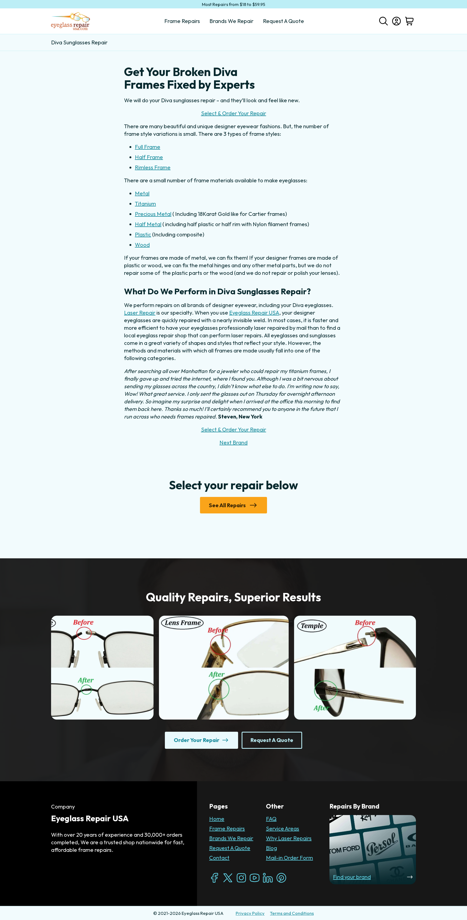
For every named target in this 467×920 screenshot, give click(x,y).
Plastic (143, 234)
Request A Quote (229, 848)
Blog (271, 848)
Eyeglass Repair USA (254, 312)
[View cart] (409, 21)
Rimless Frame (153, 167)
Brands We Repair (231, 838)
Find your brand (352, 876)
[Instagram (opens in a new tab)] (241, 877)
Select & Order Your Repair (233, 113)
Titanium (145, 203)
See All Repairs (227, 505)
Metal (142, 193)
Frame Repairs (227, 828)
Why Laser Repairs (289, 838)
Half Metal (148, 224)
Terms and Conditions (292, 913)
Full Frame (147, 146)
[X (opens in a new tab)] (227, 877)
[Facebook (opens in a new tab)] (214, 877)
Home (216, 818)
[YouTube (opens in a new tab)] (254, 877)
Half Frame (149, 157)
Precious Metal (153, 213)
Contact (219, 857)
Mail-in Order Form (289, 857)
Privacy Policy (250, 913)
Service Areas (282, 828)
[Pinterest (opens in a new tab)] (281, 877)
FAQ (271, 818)
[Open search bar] (383, 20)
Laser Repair (139, 312)
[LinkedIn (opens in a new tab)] (267, 877)
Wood (142, 244)
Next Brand (233, 442)
